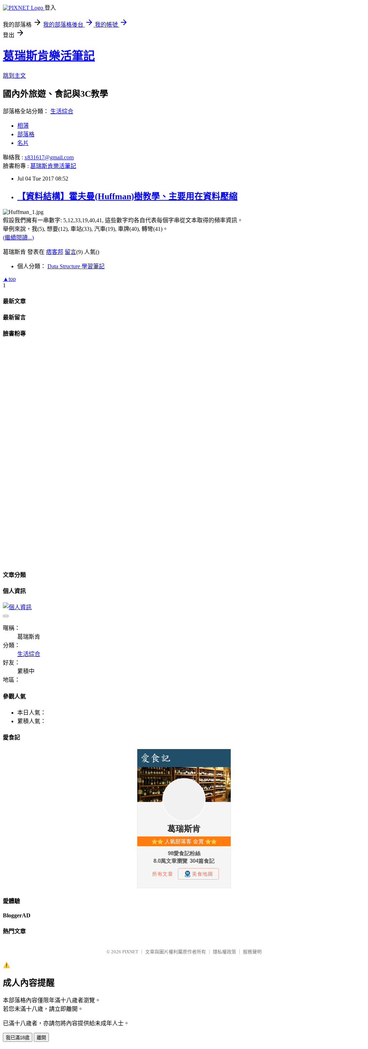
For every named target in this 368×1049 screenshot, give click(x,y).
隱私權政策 (224, 951)
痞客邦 (54, 252)
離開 (41, 1037)
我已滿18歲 (17, 1037)
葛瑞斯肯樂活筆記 (49, 55)
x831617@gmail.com (49, 157)
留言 (70, 252)
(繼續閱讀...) (18, 237)
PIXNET (130, 951)
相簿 (23, 126)
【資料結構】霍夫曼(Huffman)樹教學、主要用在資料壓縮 (127, 196)
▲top (9, 279)
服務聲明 (252, 951)
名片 (23, 143)
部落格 (25, 134)
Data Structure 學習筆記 (76, 266)
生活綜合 (61, 111)
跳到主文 (14, 76)
